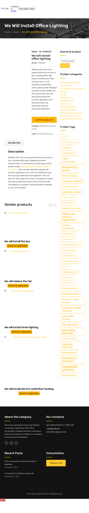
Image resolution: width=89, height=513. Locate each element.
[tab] (14, 143)
